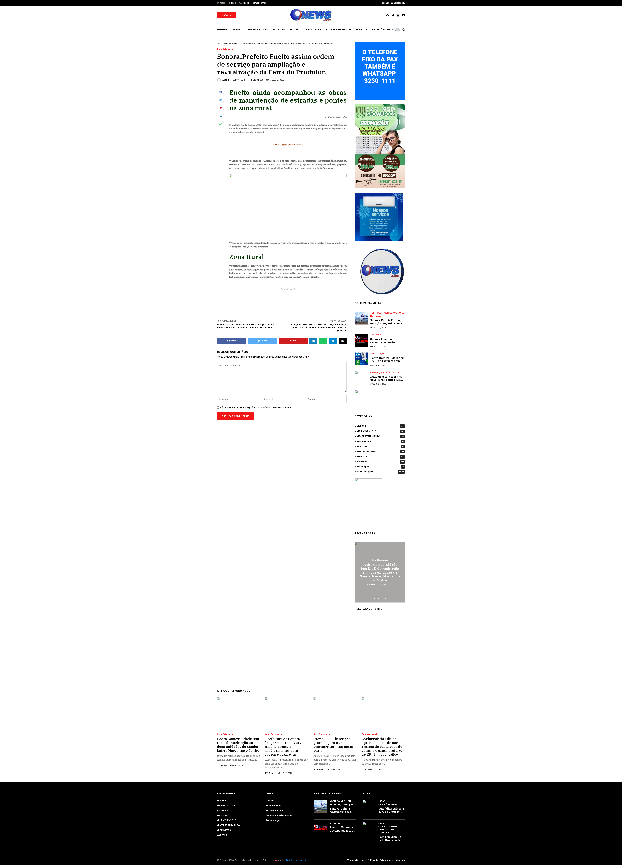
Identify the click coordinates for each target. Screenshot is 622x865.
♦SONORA (398, 313)
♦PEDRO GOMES (380, 451)
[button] (374, 598)
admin (225, 80)
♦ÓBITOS (375, 313)
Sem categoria (230, 43)
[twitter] (393, 15)
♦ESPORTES (380, 441)
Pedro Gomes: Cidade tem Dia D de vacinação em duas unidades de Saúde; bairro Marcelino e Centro (238, 745)
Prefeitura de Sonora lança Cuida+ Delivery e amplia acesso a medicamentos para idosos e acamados (284, 747)
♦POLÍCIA (387, 313)
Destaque (375, 316)
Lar (218, 43)
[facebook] (387, 15)
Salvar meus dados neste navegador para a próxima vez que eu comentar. (256, 407)
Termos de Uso (274, 810)
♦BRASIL (374, 372)
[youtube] (403, 15)
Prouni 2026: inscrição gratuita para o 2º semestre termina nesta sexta (333, 745)
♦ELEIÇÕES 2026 (390, 372)
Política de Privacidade (279, 815)
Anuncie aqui (273, 805)
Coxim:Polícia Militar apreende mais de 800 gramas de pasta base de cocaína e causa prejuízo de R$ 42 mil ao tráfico (382, 747)
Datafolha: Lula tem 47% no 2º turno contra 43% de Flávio (386, 379)
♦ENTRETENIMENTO (380, 436)
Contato (270, 800)
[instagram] (398, 15)
